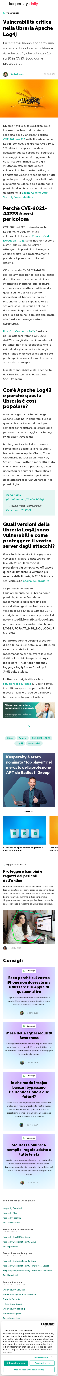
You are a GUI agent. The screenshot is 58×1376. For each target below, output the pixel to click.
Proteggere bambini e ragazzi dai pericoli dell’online (22, 876)
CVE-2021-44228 (14, 139)
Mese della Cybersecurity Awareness (29, 1035)
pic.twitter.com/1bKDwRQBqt (25, 499)
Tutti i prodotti (10, 1246)
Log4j (20, 743)
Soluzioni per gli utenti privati (19, 1200)
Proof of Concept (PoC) (19, 331)
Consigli (30, 970)
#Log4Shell (13, 495)
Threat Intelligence (12, 1313)
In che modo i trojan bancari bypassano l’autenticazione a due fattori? (29, 1090)
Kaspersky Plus (10, 1213)
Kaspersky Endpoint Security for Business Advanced (27, 1270)
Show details (41, 1357)
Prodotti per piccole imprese (18, 1229)
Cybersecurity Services (14, 1290)
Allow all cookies (16, 1363)
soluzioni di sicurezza (17, 683)
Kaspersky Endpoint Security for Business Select (26, 1266)
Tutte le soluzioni (11, 1223)
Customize (40, 1363)
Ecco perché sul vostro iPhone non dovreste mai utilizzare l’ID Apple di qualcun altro (29, 985)
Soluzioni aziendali (13, 1282)
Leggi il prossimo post (17, 864)
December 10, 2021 (18, 510)
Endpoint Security (11, 1299)
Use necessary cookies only (29, 1369)
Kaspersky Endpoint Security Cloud (19, 1242)
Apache (22, 738)
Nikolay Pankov (17, 74)
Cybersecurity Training (14, 1309)
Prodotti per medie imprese (17, 1253)
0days (10, 738)
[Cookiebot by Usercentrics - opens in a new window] (41, 1325)
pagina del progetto (36, 581)
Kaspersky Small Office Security (17, 1237)
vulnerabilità (12, 13)
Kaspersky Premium (12, 1218)
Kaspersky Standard (12, 1208)
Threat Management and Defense (19, 1294)
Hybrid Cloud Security (13, 1304)
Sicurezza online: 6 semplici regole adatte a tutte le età (29, 1150)
